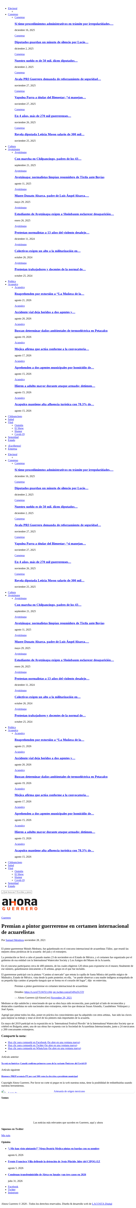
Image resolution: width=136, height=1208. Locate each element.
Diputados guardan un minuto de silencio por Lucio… (51, 42)
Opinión (19, 425)
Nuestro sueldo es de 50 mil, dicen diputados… (46, 60)
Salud (11, 419)
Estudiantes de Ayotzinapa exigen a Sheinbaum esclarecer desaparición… (64, 214)
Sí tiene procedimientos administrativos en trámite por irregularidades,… (64, 23)
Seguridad (13, 437)
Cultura (12, 146)
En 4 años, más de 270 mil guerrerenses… (43, 116)
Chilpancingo (15, 416)
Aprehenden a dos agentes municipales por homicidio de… (54, 367)
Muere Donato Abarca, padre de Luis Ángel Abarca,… (52, 195)
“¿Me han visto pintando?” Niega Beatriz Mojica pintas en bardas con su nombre (53, 1148)
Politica (12, 281)
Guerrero (6, 917)
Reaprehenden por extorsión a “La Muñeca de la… (49, 293)
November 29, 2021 (61, 997)
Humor (18, 431)
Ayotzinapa (14, 149)
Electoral (12, 8)
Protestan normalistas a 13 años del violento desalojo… (52, 232)
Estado (11, 440)
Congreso (13, 14)
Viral (10, 422)
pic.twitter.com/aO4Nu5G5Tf (68, 992)
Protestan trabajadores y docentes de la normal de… (50, 269)
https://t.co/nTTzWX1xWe (38, 992)
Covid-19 (20, 434)
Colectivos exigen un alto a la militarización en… (48, 251)
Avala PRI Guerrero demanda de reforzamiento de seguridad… (58, 79)
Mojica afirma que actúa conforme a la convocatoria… (52, 349)
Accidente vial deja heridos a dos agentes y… (45, 312)
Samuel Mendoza (15, 940)
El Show (19, 428)
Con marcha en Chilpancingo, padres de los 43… (48, 158)
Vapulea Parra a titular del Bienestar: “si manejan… (50, 97)
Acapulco (13, 284)
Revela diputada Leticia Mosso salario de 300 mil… (49, 134)
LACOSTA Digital (102, 1203)
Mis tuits (5, 1135)
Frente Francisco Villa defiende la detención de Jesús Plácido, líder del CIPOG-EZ (54, 1161)
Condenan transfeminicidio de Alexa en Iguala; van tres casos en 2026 (47, 1174)
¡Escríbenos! (14, 445)
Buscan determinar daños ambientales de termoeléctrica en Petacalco (61, 330)
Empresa (12, 448)
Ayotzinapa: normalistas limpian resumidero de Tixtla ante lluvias (59, 177)
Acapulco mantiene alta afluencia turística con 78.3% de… (54, 404)
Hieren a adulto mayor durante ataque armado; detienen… (55, 386)
